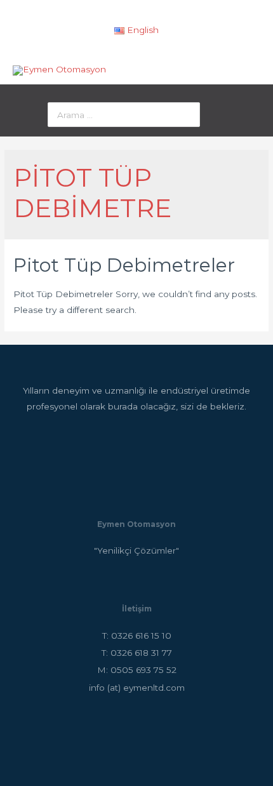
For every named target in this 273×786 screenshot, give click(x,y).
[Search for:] (123, 115)
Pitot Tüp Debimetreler (124, 265)
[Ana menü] (248, 70)
